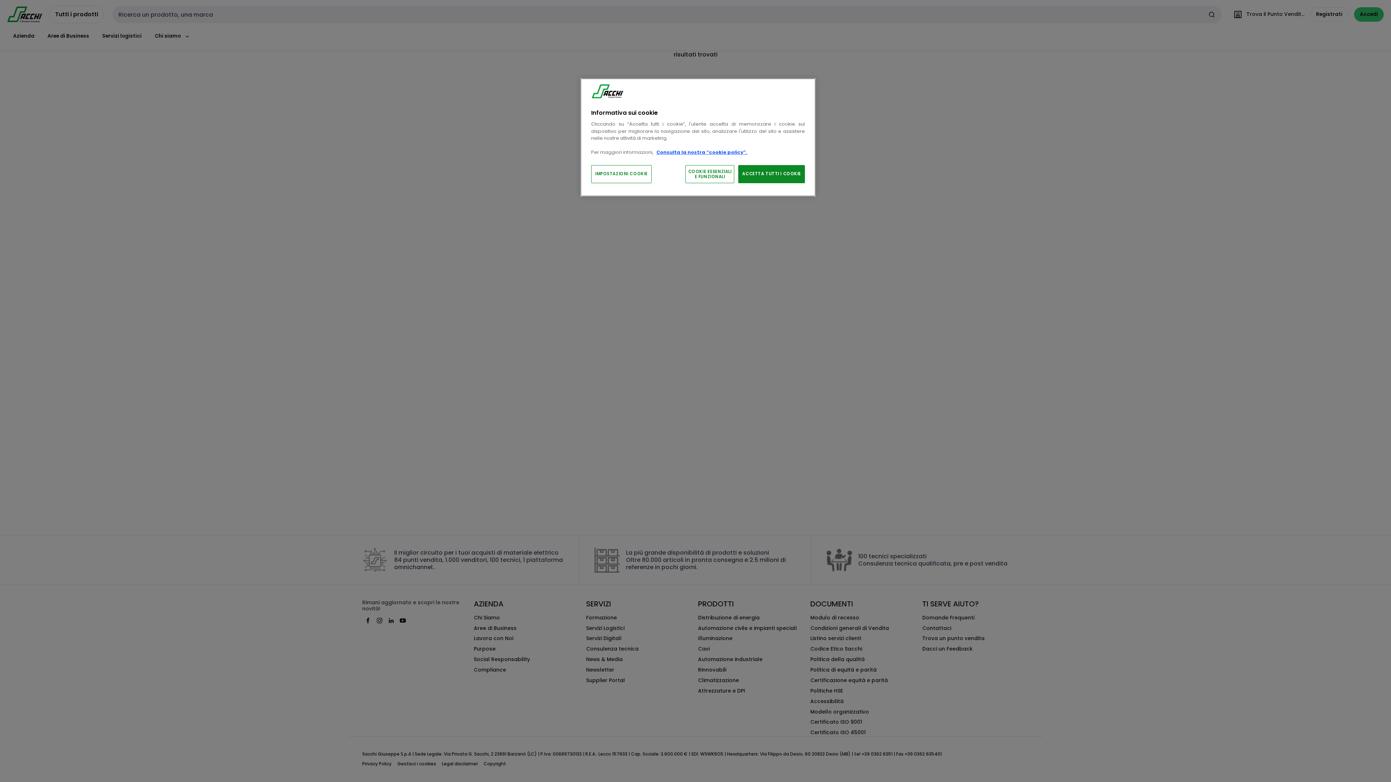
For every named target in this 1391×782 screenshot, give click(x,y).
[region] (698, 137)
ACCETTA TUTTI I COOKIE (771, 174)
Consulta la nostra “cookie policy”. (701, 152)
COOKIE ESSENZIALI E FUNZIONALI (710, 174)
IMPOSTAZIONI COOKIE (621, 174)
